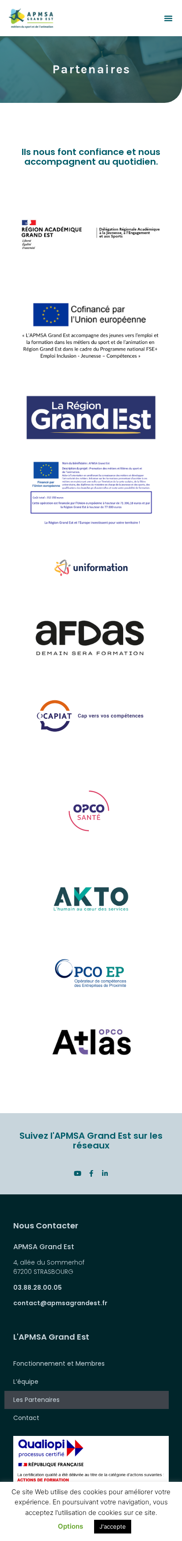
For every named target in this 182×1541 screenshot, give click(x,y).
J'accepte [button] (112, 1526)
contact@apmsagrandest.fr (60, 1303)
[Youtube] (77, 1173)
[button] (168, 18)
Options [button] (70, 1526)
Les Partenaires (36, 1399)
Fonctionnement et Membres (59, 1363)
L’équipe (25, 1381)
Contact (26, 1417)
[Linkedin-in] (105, 1173)
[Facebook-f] (91, 1173)
